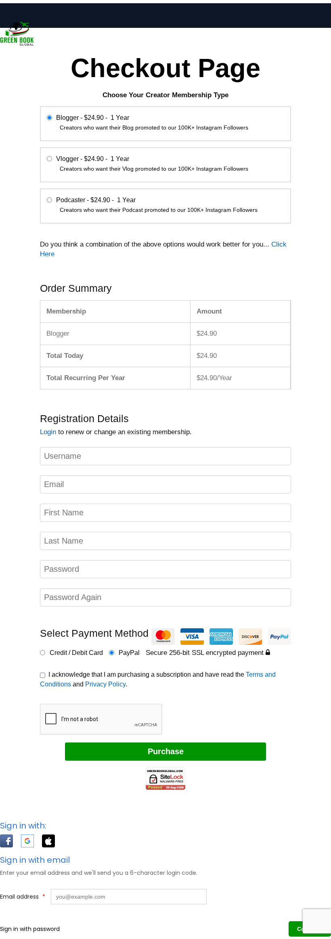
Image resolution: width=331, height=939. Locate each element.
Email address (22, 897)
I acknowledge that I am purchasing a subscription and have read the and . (158, 679)
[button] (10, 842)
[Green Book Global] (17, 44)
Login (48, 432)
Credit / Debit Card (75, 652)
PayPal (128, 652)
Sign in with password (30, 929)
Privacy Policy (105, 684)
